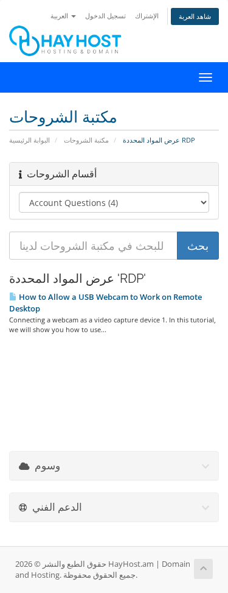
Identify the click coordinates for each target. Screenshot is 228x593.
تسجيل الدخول (105, 15)
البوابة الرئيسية (29, 139)
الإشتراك (147, 15)
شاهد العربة (195, 16)
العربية (60, 15)
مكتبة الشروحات (86, 139)
